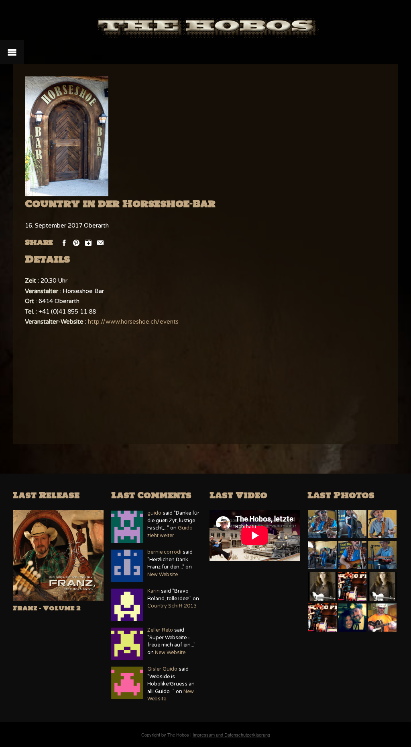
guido (154, 513)
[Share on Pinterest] (76, 242)
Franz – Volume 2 (47, 608)
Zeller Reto (160, 630)
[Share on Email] (100, 242)
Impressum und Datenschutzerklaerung (231, 734)
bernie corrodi (164, 552)
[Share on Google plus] (88, 242)
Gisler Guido (162, 669)
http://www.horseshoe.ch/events (133, 321)
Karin (153, 591)
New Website (162, 575)
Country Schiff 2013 (172, 606)
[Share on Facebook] (64, 242)
